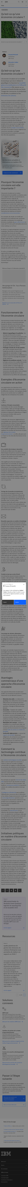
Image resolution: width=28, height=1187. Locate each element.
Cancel (5, 602)
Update (17, 602)
